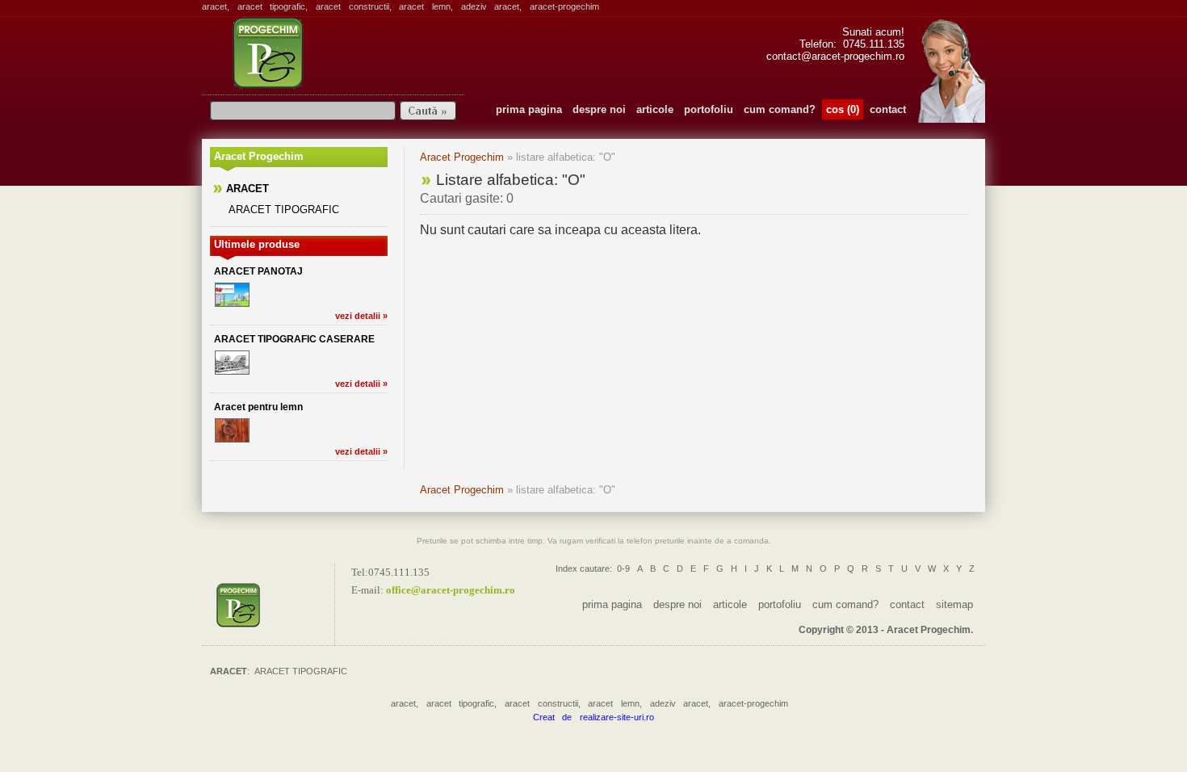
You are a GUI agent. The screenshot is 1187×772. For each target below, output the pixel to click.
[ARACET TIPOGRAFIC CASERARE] (232, 362)
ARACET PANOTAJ (258, 271)
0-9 (623, 568)
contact (888, 109)
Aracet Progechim (462, 157)
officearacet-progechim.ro (450, 590)
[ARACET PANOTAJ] (232, 295)
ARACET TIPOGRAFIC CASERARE (294, 339)
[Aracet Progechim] (272, 604)
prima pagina (529, 109)
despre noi (599, 109)
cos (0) (842, 109)
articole (654, 109)
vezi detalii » (361, 316)
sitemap (954, 604)
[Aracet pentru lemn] (232, 430)
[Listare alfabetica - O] (330, 53)
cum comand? (780, 109)
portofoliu (708, 109)
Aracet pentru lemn (258, 407)
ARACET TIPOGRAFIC (284, 209)
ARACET (247, 189)
